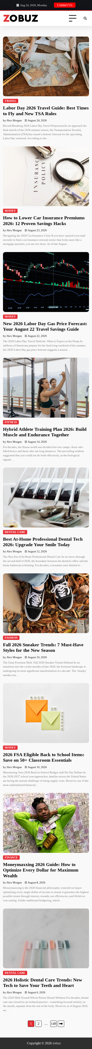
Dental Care (15, 532)
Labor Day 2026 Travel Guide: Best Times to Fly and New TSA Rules (46, 110)
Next (61, 1024)
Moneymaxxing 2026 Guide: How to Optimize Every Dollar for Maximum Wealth (40, 870)
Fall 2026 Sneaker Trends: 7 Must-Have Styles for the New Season (43, 647)
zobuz (57, 1043)
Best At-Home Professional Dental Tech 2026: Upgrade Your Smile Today (43, 541)
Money (10, 210)
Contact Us (64, 5)
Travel (10, 100)
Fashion (11, 637)
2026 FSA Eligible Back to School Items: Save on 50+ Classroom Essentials (43, 757)
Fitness (11, 422)
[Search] (85, 18)
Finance (11, 857)
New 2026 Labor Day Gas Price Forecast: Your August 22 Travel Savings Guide (45, 326)
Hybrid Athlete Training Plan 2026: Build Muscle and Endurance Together (44, 432)
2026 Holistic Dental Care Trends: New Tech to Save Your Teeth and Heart (42, 982)
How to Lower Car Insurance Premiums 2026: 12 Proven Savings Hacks (44, 220)
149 (53, 1023)
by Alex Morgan (12, 120)
